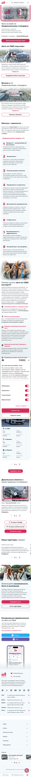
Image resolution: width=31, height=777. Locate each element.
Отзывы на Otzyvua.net (16, 527)
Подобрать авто (15, 471)
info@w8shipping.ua (18, 673)
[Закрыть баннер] (28, 360)
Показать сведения (21, 405)
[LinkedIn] (28, 690)
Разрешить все (15, 410)
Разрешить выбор (15, 415)
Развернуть (15, 71)
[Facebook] (20, 690)
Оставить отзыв (15, 531)
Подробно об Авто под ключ (15, 75)
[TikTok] (7, 690)
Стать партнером (15, 606)
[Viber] (24, 690)
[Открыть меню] (27, 2)
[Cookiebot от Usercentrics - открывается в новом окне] (19, 360)
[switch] (27, 390)
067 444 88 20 (16, 676)
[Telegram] (11, 690)
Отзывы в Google (16, 522)
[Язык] (27, 775)
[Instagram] (3, 690)
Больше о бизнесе (15, 114)
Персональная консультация (15, 40)
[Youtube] (15, 690)
